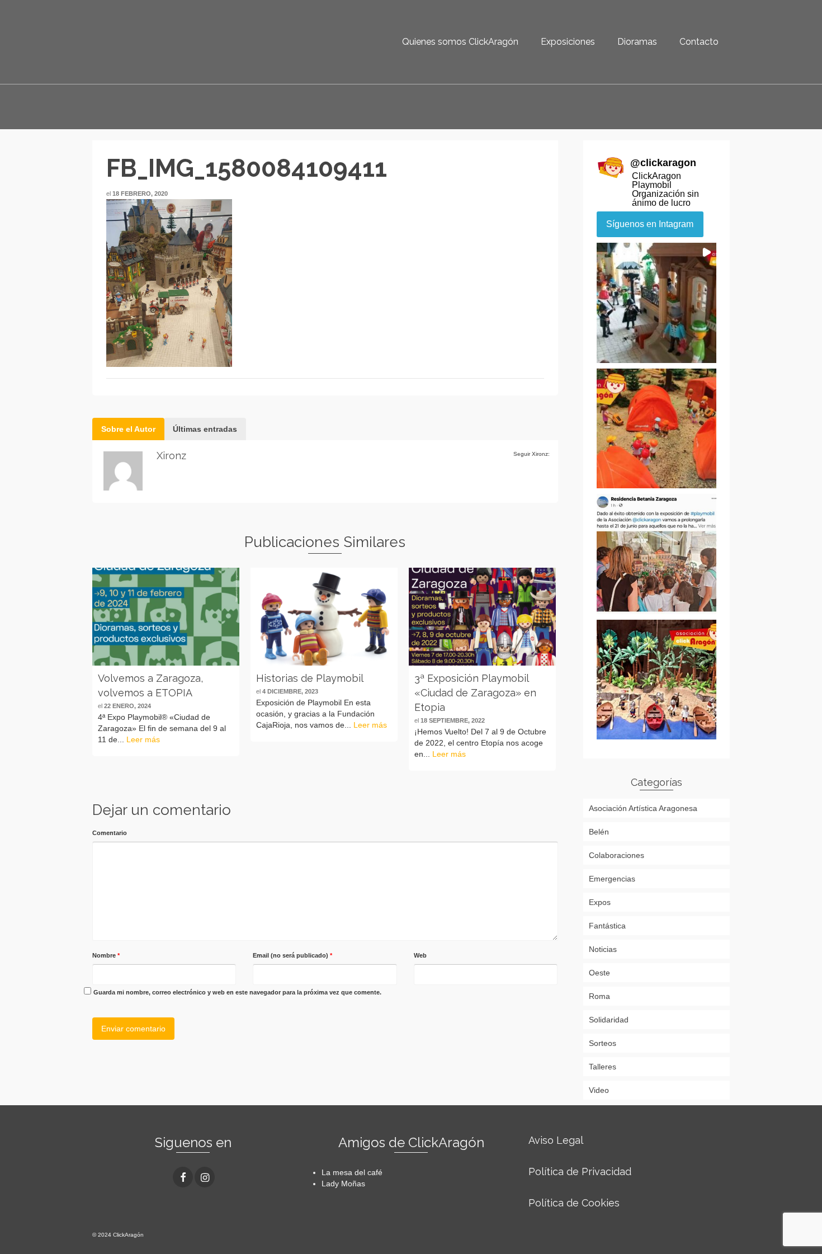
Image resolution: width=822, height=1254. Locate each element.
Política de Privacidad (579, 1171)
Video (599, 1090)
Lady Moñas (343, 1183)
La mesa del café (352, 1172)
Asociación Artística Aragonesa (643, 808)
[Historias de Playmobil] (324, 617)
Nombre (106, 955)
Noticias (603, 949)
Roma (599, 996)
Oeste (599, 972)
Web (420, 955)
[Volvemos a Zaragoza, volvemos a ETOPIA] (165, 617)
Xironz (171, 455)
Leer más (143, 739)
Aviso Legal (555, 1140)
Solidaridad (609, 1019)
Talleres (602, 1066)
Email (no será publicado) (292, 955)
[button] (657, 303)
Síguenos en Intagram (649, 224)
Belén (599, 831)
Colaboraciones (616, 855)
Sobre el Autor (128, 429)
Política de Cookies (574, 1203)
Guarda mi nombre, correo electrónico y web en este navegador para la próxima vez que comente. (237, 992)
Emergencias (612, 878)
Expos (600, 902)
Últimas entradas (205, 429)
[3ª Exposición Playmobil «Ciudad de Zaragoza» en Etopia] (482, 617)
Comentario (109, 832)
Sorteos (602, 1043)
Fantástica (607, 925)
